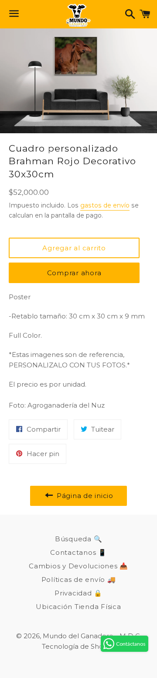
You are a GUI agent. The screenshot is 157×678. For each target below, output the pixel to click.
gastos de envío (105, 205)
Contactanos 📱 (78, 552)
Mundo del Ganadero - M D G (91, 636)
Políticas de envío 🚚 (78, 579)
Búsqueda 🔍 (78, 539)
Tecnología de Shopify (78, 646)
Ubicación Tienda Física (78, 606)
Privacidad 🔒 (78, 593)
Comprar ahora (74, 273)
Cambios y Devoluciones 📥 (78, 566)
